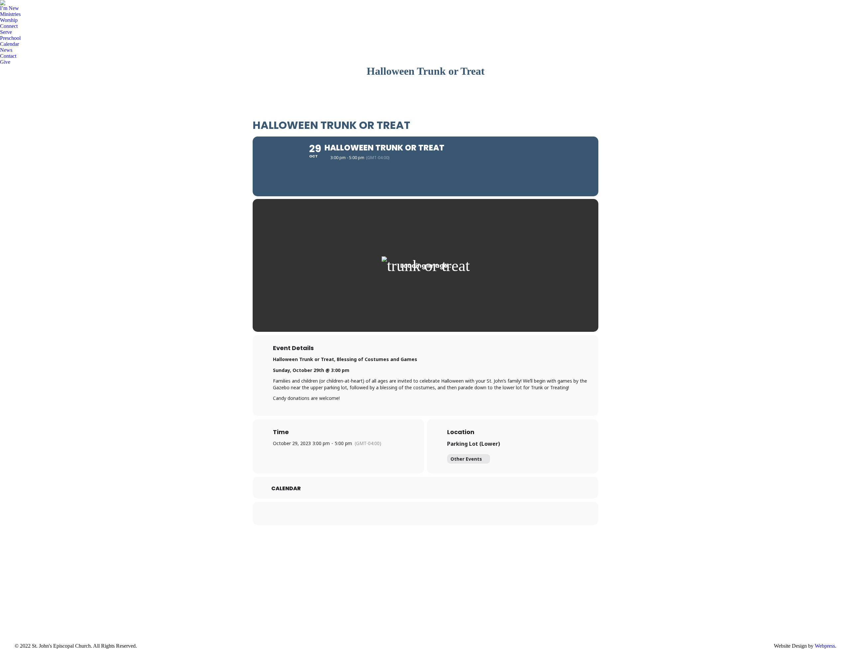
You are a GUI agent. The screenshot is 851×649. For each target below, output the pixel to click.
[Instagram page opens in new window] (39, 614)
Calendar (286, 488)
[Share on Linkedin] (425, 513)
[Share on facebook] (409, 513)
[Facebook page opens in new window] (19, 614)
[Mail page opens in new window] (49, 614)
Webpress (825, 646)
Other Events (466, 459)
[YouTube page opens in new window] (29, 614)
